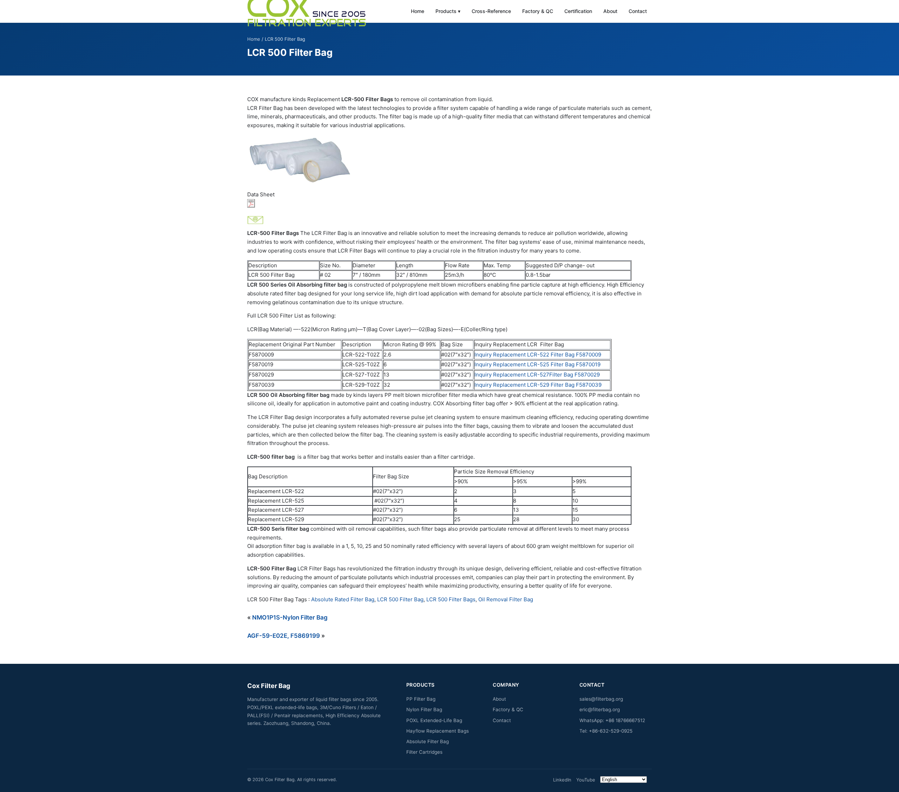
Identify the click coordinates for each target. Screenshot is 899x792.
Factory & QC (537, 11)
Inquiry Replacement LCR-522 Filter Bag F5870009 (537, 354)
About (610, 11)
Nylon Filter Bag (424, 709)
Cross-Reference (491, 11)
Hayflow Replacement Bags (437, 731)
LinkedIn (562, 780)
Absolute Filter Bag (427, 741)
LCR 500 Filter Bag (400, 599)
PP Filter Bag (420, 699)
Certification (578, 11)
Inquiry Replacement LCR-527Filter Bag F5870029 (537, 374)
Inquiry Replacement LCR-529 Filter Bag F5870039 (538, 384)
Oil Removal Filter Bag (505, 599)
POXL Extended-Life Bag (434, 720)
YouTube (585, 780)
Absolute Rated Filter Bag (342, 599)
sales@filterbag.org (601, 699)
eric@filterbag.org (599, 709)
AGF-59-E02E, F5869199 (283, 635)
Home (417, 11)
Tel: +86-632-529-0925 (605, 731)
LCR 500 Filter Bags (450, 599)
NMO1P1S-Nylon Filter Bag (290, 617)
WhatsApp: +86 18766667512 (612, 720)
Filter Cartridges (424, 752)
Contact (638, 11)
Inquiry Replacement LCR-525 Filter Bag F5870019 (537, 364)
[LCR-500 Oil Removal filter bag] (449, 160)
